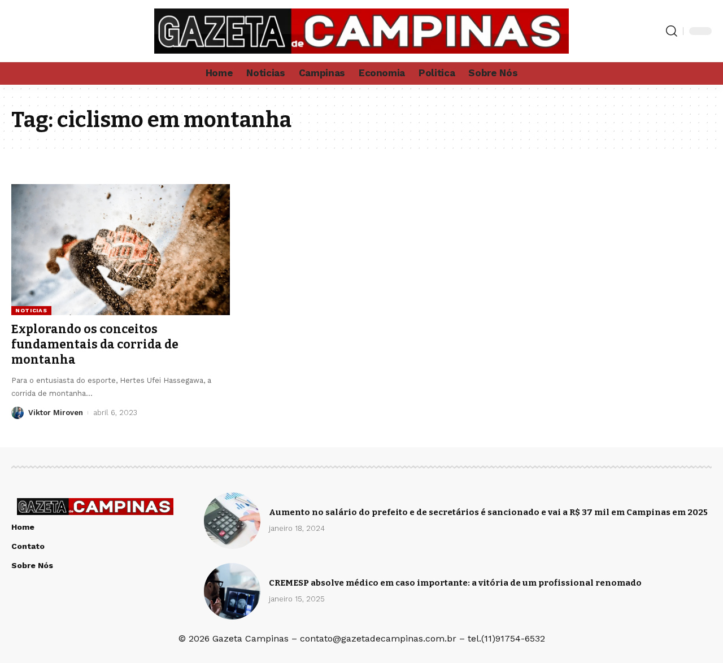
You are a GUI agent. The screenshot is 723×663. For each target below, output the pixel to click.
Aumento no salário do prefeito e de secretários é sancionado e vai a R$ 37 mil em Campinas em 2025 (488, 512)
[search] (671, 31)
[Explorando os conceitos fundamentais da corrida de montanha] (120, 249)
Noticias (31, 310)
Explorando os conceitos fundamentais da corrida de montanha (94, 345)
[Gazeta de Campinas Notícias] (361, 31)
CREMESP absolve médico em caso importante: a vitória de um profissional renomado (455, 583)
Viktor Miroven (55, 412)
